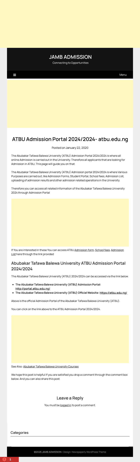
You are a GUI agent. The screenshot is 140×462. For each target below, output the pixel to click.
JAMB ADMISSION (70, 56)
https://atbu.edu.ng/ (113, 293)
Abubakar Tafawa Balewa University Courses (51, 366)
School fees (102, 250)
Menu (123, 75)
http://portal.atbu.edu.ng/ (33, 288)
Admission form (84, 250)
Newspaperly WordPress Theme (89, 451)
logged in (65, 405)
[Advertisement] (70, 24)
